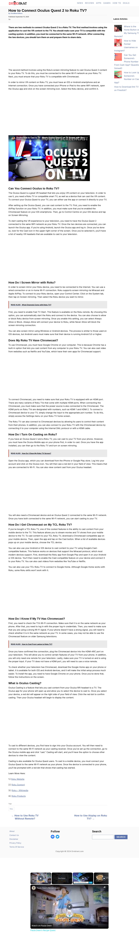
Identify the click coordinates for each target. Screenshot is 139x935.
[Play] (83, 878)
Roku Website (17, 779)
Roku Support (18, 784)
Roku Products (19, 796)
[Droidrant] (26, 3)
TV (9, 19)
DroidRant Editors (16, 13)
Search (121, 837)
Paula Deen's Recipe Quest (48, 888)
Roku (11, 809)
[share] (104, 887)
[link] (34, 888)
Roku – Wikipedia (20, 790)
